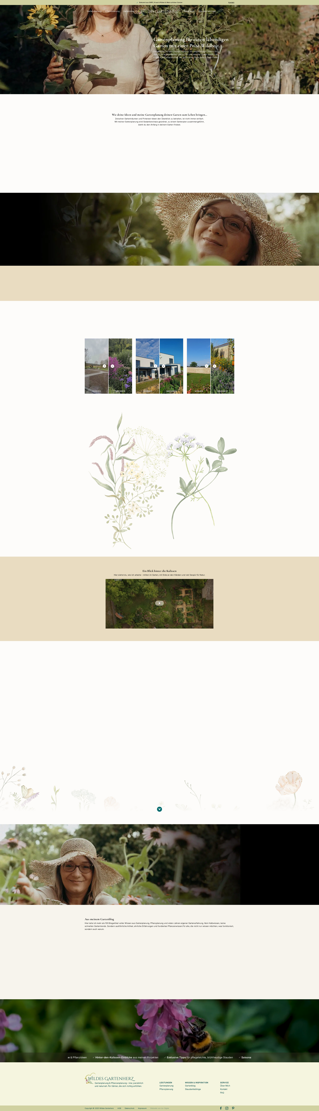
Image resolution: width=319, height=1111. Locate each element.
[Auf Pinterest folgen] (233, 1108)
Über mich (190, 11)
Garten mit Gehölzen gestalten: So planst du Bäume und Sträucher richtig (178, 961)
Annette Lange (194, 744)
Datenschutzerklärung (113, 1043)
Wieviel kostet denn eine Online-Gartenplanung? (101, 959)
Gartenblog (128, 11)
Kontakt (231, 2)
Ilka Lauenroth (194, 786)
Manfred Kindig (99, 732)
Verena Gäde (146, 737)
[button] (159, 603)
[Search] (233, 11)
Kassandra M (98, 766)
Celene (143, 771)
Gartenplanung (94, 11)
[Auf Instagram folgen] (226, 1108)
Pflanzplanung (112, 11)
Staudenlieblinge (207, 11)
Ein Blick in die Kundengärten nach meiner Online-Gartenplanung (138, 961)
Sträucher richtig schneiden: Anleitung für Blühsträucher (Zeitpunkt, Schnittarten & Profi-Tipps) (216, 962)
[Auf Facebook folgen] (221, 1108)
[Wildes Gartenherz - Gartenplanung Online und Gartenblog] (159, 11)
